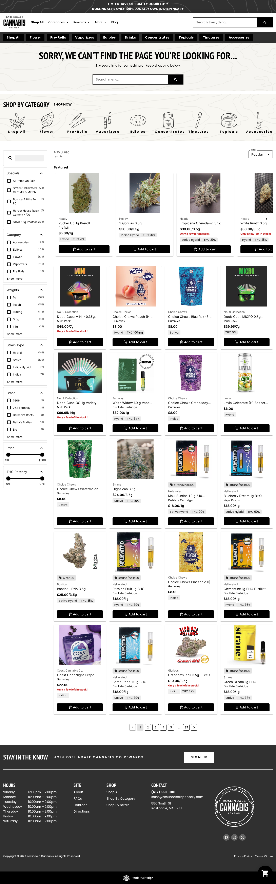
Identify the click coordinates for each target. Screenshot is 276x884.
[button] (10, 158)
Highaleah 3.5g (124, 489)
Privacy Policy (243, 856)
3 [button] (156, 727)
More (98, 22)
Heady (63, 218)
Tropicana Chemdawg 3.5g (200, 223)
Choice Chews (122, 312)
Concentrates (157, 37)
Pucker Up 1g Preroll (74, 223)
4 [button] (163, 727)
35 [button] (186, 727)
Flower (35, 37)
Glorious (173, 670)
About (78, 792)
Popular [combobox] (257, 154)
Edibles (109, 37)
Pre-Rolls (58, 37)
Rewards (80, 22)
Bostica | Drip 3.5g (71, 589)
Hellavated (175, 491)
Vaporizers (84, 37)
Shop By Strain (117, 805)
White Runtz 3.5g (253, 223)
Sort (253, 150)
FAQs (78, 798)
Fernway (118, 398)
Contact (80, 805)
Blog (114, 22)
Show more (15, 278)
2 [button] (148, 727)
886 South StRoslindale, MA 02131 (166, 806)
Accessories (239, 37)
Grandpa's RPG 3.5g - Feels (189, 675)
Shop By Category (120, 798)
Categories (56, 22)
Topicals (186, 37)
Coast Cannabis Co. (70, 670)
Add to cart (86, 249)
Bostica (62, 584)
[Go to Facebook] (226, 837)
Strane (117, 484)
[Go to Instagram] (234, 837)
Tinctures (211, 37)
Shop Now (63, 104)
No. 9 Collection (67, 312)
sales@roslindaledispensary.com (177, 797)
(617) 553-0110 (163, 792)
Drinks (130, 37)
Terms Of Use (264, 856)
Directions (82, 811)
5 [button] (171, 727)
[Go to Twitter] (242, 837)
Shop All (37, 22)
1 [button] (140, 727)
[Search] (265, 22)
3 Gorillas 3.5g (130, 223)
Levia (227, 398)
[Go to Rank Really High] (138, 878)
